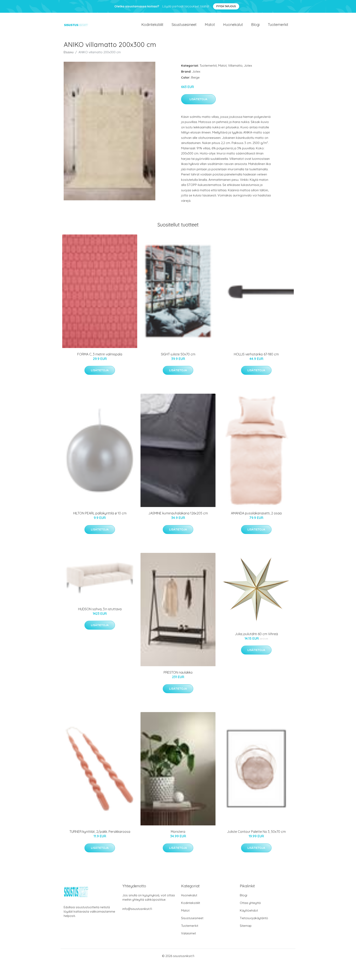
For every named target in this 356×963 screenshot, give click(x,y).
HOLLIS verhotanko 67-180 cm (256, 354)
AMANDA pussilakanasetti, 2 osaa (256, 513)
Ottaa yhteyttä (250, 903)
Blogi (255, 24)
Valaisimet (188, 933)
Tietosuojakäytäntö (254, 918)
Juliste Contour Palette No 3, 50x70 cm (256, 832)
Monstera (178, 832)
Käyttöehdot (249, 910)
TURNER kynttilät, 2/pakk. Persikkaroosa (99, 832)
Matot (210, 24)
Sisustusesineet (184, 24)
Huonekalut (233, 24)
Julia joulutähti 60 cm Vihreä (256, 634)
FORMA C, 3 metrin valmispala (99, 354)
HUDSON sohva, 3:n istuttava (100, 609)
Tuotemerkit (278, 24)
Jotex (248, 65)
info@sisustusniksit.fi (137, 909)
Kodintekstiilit (152, 24)
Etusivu (69, 52)
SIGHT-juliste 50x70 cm (178, 354)
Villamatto (235, 65)
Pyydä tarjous (226, 6)
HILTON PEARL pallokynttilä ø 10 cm (99, 513)
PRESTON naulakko (178, 672)
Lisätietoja (198, 99)
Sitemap (246, 926)
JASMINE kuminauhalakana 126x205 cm (178, 513)
